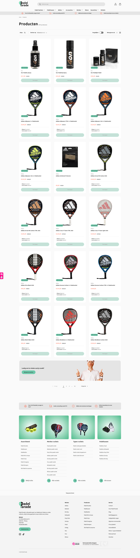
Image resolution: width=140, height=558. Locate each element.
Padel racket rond (77, 449)
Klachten (111, 537)
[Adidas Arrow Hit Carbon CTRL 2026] (35, 212)
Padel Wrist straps (25, 455)
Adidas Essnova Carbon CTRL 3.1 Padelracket (103, 285)
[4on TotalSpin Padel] (105, 54)
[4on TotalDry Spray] (35, 54)
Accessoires (69, 10)
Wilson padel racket (52, 471)
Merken (79, 10)
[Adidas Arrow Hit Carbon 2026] (105, 158)
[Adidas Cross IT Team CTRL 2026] (70, 212)
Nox (66, 531)
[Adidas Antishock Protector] (70, 158)
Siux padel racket (51, 462)
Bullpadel (67, 515)
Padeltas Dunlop (103, 455)
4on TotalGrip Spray (61, 73)
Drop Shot (67, 518)
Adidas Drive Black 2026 (27, 285)
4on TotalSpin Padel (96, 73)
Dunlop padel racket (52, 459)
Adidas (66, 506)
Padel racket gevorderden (79, 446)
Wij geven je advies (28, 372)
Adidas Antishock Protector (63, 176)
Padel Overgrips (25, 462)
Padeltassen (50, 10)
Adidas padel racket (52, 455)
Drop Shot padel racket (53, 452)
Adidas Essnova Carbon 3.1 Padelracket (66, 285)
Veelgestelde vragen (114, 518)
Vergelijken (95, 32)
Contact (111, 506)
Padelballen (24, 452)
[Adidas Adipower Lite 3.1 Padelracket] (105, 103)
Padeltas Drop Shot (104, 452)
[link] (54, 386)
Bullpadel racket (51, 465)
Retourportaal (112, 534)
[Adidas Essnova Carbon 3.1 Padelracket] (70, 267)
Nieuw (87, 10)
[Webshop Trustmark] (96, 543)
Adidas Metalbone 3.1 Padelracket (65, 340)
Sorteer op (33, 32)
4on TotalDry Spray (26, 73)
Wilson (66, 537)
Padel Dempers (24, 465)
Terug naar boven (70, 493)
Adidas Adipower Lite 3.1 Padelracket (101, 121)
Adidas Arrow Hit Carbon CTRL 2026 (30, 230)
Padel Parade (24, 552)
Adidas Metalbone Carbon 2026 (99, 340)
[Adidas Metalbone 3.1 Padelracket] (70, 321)
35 (74, 386)
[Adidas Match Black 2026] (35, 321)
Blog (110, 512)
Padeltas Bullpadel (104, 449)
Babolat (67, 509)
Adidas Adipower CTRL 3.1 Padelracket (66, 121)
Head (66, 524)
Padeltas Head (103, 446)
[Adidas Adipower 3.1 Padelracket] (35, 103)
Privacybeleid (112, 524)
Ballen (60, 10)
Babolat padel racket (52, 449)
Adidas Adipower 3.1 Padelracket (30, 121)
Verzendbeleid (112, 527)
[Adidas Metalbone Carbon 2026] (105, 321)
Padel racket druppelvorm (79, 452)
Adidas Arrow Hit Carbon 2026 (99, 176)
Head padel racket (51, 446)
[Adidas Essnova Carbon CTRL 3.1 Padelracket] (105, 267)
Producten (25, 17)
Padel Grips (23, 459)
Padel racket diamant (78, 455)
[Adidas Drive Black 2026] (35, 267)
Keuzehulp (94, 10)
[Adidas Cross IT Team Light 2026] (105, 212)
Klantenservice (24, 529)
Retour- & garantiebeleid (115, 531)
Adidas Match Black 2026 (27, 340)
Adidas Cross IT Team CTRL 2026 (64, 230)
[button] (120, 4)
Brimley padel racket (52, 468)
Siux (66, 534)
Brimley (67, 512)
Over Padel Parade (113, 509)
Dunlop (66, 521)
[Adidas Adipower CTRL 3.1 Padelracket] (70, 103)
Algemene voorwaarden (115, 521)
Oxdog (66, 527)
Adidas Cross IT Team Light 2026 (99, 230)
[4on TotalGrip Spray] (70, 54)
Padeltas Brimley (103, 459)
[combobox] (71, 4)
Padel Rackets (39, 10)
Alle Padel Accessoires (26, 468)
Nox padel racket (51, 475)
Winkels (103, 10)
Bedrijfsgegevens (113, 515)
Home (20, 17)
